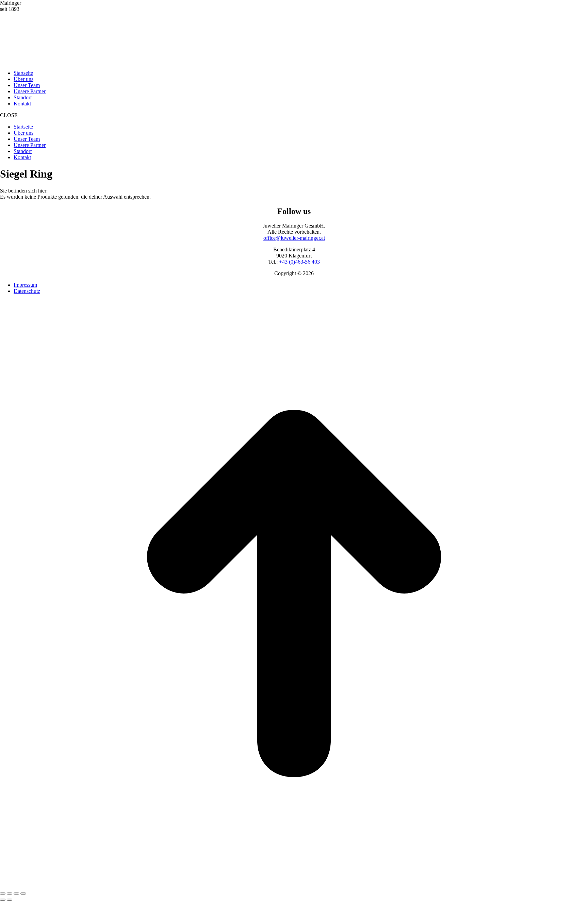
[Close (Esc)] (2, 893)
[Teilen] (9, 893)
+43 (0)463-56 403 (299, 262)
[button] (294, 115)
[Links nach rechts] (9, 900)
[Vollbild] (16, 893)
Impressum (25, 285)
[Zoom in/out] (23, 893)
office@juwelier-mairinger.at (294, 238)
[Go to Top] (294, 885)
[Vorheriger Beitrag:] (2, 900)
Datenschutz (27, 291)
